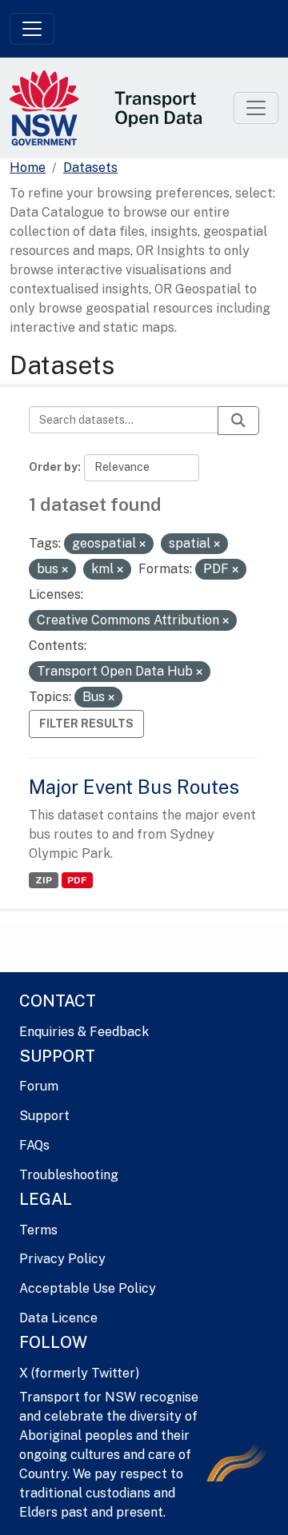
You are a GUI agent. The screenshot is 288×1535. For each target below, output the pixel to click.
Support (44, 1115)
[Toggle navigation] (32, 29)
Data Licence (58, 1318)
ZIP (43, 880)
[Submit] (238, 420)
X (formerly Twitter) (79, 1373)
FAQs (34, 1145)
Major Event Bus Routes (134, 786)
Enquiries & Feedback (84, 1031)
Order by (53, 466)
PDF (76, 880)
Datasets (90, 167)
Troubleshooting (68, 1174)
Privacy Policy (62, 1258)
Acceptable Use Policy (87, 1288)
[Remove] (142, 544)
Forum (38, 1086)
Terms (38, 1230)
